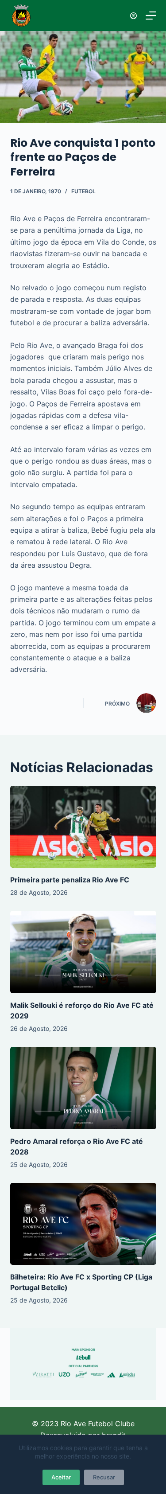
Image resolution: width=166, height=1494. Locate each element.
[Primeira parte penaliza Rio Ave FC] (83, 827)
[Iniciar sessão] (133, 15)
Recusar (104, 1477)
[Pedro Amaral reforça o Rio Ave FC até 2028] (83, 1088)
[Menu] (151, 15)
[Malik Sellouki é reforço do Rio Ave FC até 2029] (83, 952)
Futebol (83, 191)
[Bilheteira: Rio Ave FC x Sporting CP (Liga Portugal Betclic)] (83, 1224)
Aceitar (61, 1477)
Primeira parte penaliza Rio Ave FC (69, 879)
